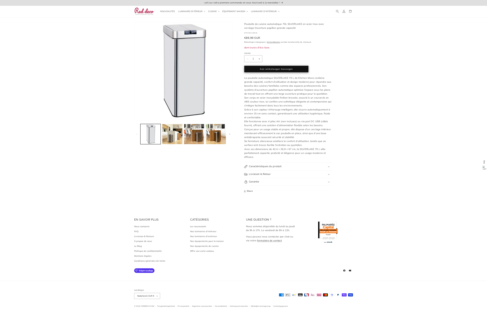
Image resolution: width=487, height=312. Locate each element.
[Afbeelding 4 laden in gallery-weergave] (216, 134)
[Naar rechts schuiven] (230, 134)
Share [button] (250, 191)
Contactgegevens (280, 306)
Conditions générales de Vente (149, 261)
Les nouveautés (198, 226)
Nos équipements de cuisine (204, 246)
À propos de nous (143, 241)
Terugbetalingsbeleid (166, 306)
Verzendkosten (273, 42)
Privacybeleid (183, 306)
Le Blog (138, 246)
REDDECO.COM (147, 306)
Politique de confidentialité (148, 251)
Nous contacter (142, 226)
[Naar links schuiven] (137, 134)
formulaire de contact (269, 240)
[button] (191, 11)
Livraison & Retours (144, 236)
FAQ (136, 231)
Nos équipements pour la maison (207, 241)
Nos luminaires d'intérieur (203, 231)
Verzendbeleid (221, 306)
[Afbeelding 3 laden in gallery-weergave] (194, 134)
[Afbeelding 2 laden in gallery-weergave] (172, 134)
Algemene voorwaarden (202, 306)
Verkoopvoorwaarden (239, 306)
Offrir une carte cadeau (202, 251)
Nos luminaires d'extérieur (203, 236)
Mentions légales (143, 256)
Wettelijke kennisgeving (261, 306)
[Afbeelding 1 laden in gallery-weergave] (150, 134)
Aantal (247, 53)
